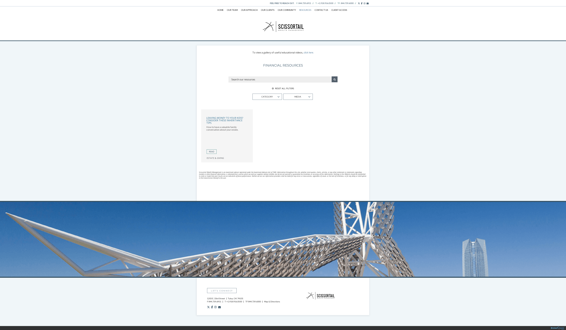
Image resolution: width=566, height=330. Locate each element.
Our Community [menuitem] (287, 10)
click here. (309, 52)
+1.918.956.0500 (325, 3)
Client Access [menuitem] (339, 10)
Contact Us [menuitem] (321, 10)
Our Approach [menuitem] (249, 10)
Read (211, 151)
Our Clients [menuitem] (267, 10)
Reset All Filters (284, 88)
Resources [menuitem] (305, 10)
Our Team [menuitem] (232, 10)
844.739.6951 (304, 3)
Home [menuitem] (220, 10)
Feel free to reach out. (282, 3)
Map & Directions (272, 301)
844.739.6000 (347, 3)
